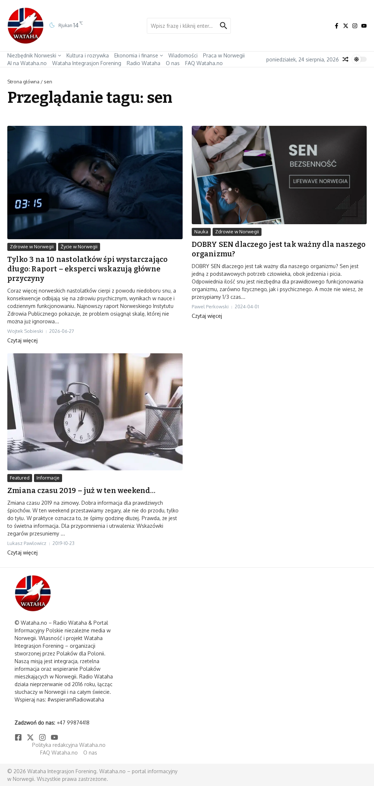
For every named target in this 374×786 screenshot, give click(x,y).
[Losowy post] (345, 59)
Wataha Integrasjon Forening (86, 63)
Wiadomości (183, 55)
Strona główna (23, 81)
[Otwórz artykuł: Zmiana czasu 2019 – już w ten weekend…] (95, 411)
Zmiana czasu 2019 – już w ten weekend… (81, 490)
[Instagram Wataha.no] (355, 26)
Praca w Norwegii (224, 55)
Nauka (201, 231)
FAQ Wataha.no (204, 63)
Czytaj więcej (22, 340)
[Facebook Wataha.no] (336, 26)
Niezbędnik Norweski (31, 55)
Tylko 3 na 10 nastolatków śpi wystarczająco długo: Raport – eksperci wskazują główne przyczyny (87, 269)
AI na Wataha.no (27, 63)
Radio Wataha (143, 63)
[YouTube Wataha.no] (364, 26)
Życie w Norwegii (79, 246)
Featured (20, 478)
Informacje (48, 478)
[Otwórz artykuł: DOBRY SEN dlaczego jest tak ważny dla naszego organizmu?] (279, 175)
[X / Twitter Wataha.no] (345, 26)
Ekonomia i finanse (136, 55)
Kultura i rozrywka (87, 55)
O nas (173, 63)
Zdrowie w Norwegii (32, 246)
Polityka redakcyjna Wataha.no (69, 745)
